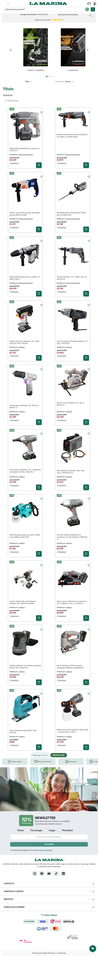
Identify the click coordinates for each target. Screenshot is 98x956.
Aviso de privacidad (39, 953)
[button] (46, 76)
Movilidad (67, 830)
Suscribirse (49, 844)
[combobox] (46, 9)
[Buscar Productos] (87, 9)
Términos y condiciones (57, 953)
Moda (20, 830)
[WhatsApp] (92, 948)
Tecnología (36, 830)
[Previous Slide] (11, 50)
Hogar (52, 830)
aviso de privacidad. (45, 850)
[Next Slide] (87, 50)
